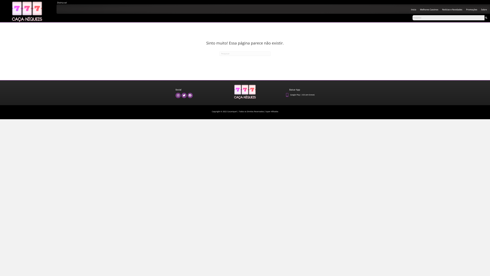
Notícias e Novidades (452, 9)
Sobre (484, 9)
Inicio (413, 9)
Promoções (471, 9)
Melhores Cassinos (429, 9)
